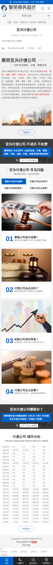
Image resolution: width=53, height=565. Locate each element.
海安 (14, 482)
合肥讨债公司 (4, 555)
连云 (14, 466)
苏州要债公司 (26, 522)
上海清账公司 (46, 519)
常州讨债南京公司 (36, 515)
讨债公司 (24, 22)
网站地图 (26, 545)
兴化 (14, 486)
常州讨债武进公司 (6, 512)
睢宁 (44, 460)
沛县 (24, 460)
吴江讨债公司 (46, 463)
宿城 (44, 476)
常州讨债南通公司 (46, 512)
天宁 (34, 453)
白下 (24, 446)
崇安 (34, 450)
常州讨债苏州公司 (26, 515)
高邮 (34, 456)
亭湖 (14, 469)
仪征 (24, 456)
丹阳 (14, 479)
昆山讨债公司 (36, 463)
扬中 (24, 479)
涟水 (14, 473)
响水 (34, 469)
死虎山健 (42, 22)
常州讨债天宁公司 (36, 512)
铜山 (34, 460)
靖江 (24, 486)
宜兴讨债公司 (26, 450)
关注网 (33, 22)
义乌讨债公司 (16, 522)
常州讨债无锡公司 (16, 515)
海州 (34, 466)
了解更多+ (26, 132)
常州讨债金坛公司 (36, 509)
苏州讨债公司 (36, 519)
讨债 (7, 41)
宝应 (14, 456)
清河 (44, 473)
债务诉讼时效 (26, 509)
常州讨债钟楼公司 (26, 512)
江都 (44, 456)
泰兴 (34, 486)
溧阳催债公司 (6, 515)
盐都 (24, 469)
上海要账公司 (6, 522)
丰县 (14, 460)
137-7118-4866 (29, 160)
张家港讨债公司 (26, 463)
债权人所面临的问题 (46, 515)
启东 (34, 482)
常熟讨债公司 (16, 463)
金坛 (24, 453)
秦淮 (34, 446)
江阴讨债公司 (16, 450)
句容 (34, 479)
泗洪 (34, 476)
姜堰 (44, 486)
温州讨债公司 (46, 522)
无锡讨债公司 (26, 519)
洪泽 (24, 473)
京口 (44, 479)
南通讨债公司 (34, 552)
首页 (16, 22)
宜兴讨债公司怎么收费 (16, 48)
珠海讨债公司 (4, 552)
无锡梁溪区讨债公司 (46, 506)
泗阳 (24, 476)
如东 (24, 482)
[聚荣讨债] (20, 8)
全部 (39, 48)
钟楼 (44, 453)
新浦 (24, 466)
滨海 (44, 469)
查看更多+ (26, 529)
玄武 (14, 446)
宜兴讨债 (31, 48)
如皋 (44, 482)
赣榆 (44, 466)
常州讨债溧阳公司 (46, 509)
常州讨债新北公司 (16, 512)
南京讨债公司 (24, 552)
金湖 (34, 473)
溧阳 (14, 453)
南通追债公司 (6, 519)
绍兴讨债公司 (36, 522)
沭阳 (14, 476)
